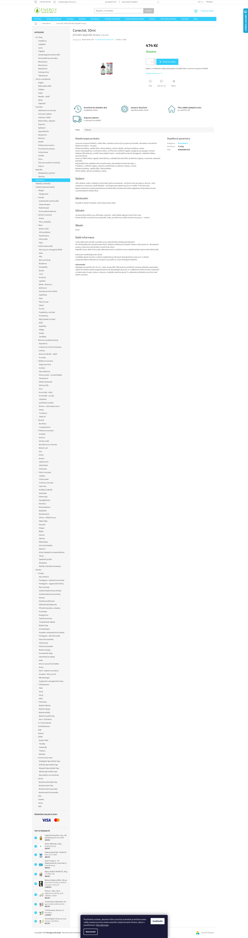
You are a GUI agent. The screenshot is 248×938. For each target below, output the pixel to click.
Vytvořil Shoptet (207, 932)
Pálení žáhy (43, 521)
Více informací (102, 925)
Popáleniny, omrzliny (47, 312)
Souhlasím (158, 921)
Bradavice (43, 263)
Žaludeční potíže (45, 559)
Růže (41, 323)
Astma (41, 218)
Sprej (41, 695)
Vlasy (41, 242)
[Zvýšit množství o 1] (155, 60)
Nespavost (42, 135)
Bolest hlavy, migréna (46, 121)
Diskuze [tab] (88, 130)
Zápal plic (42, 103)
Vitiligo (41, 329)
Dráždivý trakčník (45, 490)
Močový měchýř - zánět (48, 354)
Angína (40, 82)
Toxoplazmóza (44, 427)
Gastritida (43, 493)
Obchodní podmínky (130, 2)
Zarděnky (42, 336)
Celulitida (41, 44)
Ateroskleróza (44, 371)
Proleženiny (43, 316)
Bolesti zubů (44, 229)
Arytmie (42, 368)
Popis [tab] (77, 130)
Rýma (40, 100)
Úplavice (42, 549)
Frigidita (41, 51)
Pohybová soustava (46, 430)
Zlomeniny (43, 469)
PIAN (40, 688)
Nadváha (39, 169)
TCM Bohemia (43, 684)
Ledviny (42, 350)
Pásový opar (44, 302)
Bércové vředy (45, 260)
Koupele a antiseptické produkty (51, 632)
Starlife (41, 799)
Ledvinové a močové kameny (50, 347)
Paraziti (41, 420)
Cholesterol (43, 378)
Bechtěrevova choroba (48, 444)
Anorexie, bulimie (45, 114)
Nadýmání (42, 510)
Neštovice (43, 288)
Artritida (42, 434)
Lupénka (42, 281)
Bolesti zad (43, 448)
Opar (41, 298)
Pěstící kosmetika (46, 646)
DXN (39, 730)
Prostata (42, 357)
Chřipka (41, 89)
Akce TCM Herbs (45, 719)
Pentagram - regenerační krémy (51, 583)
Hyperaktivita (43, 131)
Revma (41, 458)
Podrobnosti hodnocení (104, 39)
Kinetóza (42, 503)
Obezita (41, 176)
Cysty (40, 48)
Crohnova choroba (46, 483)
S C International (44, 723)
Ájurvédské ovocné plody (49, 775)
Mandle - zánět (44, 96)
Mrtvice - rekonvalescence (49, 406)
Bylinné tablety (45, 705)
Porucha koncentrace (46, 149)
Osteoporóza (43, 72)
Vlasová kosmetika (46, 639)
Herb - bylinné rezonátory (49, 670)
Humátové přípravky (47, 601)
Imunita (41, 197)
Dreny (41, 667)
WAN (40, 698)
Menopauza (42, 62)
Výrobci (39, 570)
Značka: (121, 39)
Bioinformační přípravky (48, 782)
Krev (41, 389)
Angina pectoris (45, 364)
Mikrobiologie (44, 677)
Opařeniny (43, 295)
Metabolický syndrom (46, 173)
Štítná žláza (43, 542)
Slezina (42, 535)
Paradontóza (44, 236)
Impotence (43, 343)
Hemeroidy (43, 496)
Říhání (41, 531)
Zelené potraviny (45, 618)
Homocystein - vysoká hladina (50, 375)
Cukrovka (42, 486)
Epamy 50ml (43, 740)
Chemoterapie (44, 204)
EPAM (40, 737)
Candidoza (42, 41)
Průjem (41, 528)
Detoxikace (40, 180)
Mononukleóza (44, 507)
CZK (199, 2)
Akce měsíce (44, 577)
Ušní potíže (43, 239)
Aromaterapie (44, 629)
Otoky (41, 410)
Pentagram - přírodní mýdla (49, 636)
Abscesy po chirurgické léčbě (50, 249)
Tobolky (42, 744)
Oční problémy (44, 232)
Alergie (41, 190)
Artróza (42, 437)
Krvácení (42, 277)
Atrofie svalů (44, 441)
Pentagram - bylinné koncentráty (51, 580)
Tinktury (42, 751)
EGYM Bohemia (44, 726)
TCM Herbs (42, 702)
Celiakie (42, 476)
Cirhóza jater (44, 479)
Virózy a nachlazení (43, 79)
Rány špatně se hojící (47, 319)
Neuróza (41, 138)
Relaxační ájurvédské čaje (49, 768)
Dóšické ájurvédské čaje (48, 764)
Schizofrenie (43, 152)
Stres (40, 159)
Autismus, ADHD (44, 117)
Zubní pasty (43, 643)
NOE (40, 806)
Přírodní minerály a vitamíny (49, 608)
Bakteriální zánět (44, 86)
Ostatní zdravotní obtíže (45, 187)
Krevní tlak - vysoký (46, 396)
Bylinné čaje (43, 625)
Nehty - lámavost (45, 284)
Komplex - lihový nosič (47, 674)
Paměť (40, 142)
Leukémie (42, 399)
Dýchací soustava (45, 215)
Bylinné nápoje (44, 709)
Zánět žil (42, 416)
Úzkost (41, 166)
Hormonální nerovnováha (48, 58)
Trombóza (43, 413)
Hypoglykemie (44, 500)
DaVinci (41, 733)
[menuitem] (38, 19)
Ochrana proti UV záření (48, 291)
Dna (40, 451)
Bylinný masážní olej (46, 716)
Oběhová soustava (45, 361)
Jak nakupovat (111, 2)
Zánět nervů (43, 462)
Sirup (41, 691)
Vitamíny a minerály (43, 183)
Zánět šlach (43, 465)
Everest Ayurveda (45, 757)
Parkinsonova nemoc (46, 145)
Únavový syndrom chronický (49, 162)
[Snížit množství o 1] (155, 63)
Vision (40, 803)
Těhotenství (43, 75)
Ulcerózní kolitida (45, 545)
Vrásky (41, 333)
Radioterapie (44, 208)
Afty (40, 256)
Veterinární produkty (47, 657)
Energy (41, 573)
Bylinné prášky (44, 712)
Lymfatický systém (46, 403)
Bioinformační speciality (48, 789)
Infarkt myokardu (45, 382)
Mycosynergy (44, 587)
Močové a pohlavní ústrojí (48, 340)
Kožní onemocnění (45, 246)
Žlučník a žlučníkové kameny (50, 566)
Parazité (42, 524)
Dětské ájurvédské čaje (48, 771)
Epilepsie (41, 128)
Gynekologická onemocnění (49, 55)
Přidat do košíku (169, 62)
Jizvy (41, 274)
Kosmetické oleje (46, 653)
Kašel (40, 93)
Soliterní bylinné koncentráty (50, 590)
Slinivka (42, 538)
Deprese (41, 124)
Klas (40, 796)
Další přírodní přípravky (48, 604)
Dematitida (43, 267)
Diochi (40, 778)
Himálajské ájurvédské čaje (49, 761)
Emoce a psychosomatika (49, 664)
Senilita (41, 155)
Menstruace (43, 65)
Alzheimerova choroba (47, 110)
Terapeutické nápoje (47, 622)
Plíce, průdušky (45, 222)
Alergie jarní (43, 194)
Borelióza (42, 423)
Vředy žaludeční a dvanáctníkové (51, 552)
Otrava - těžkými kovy (47, 517)
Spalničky (42, 326)
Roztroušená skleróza (47, 211)
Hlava (40, 225)
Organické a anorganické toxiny (51, 681)
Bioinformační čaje (46, 785)
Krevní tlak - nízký (45, 392)
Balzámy (42, 754)
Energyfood (43, 615)
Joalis (40, 660)
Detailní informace (153, 73)
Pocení (41, 309)
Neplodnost (42, 68)
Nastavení (90, 931)
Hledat (148, 11)
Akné (41, 253)
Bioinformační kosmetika (48, 792)
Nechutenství (44, 514)
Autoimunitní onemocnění (49, 201)
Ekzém (41, 270)
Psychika (39, 107)
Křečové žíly (44, 385)
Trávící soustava (44, 472)
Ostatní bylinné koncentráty (50, 594)
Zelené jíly (43, 747)
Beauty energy (44, 650)
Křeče (41, 455)
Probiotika (43, 611)
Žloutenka (43, 563)
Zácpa (41, 556)
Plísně (41, 305)
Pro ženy (39, 37)
